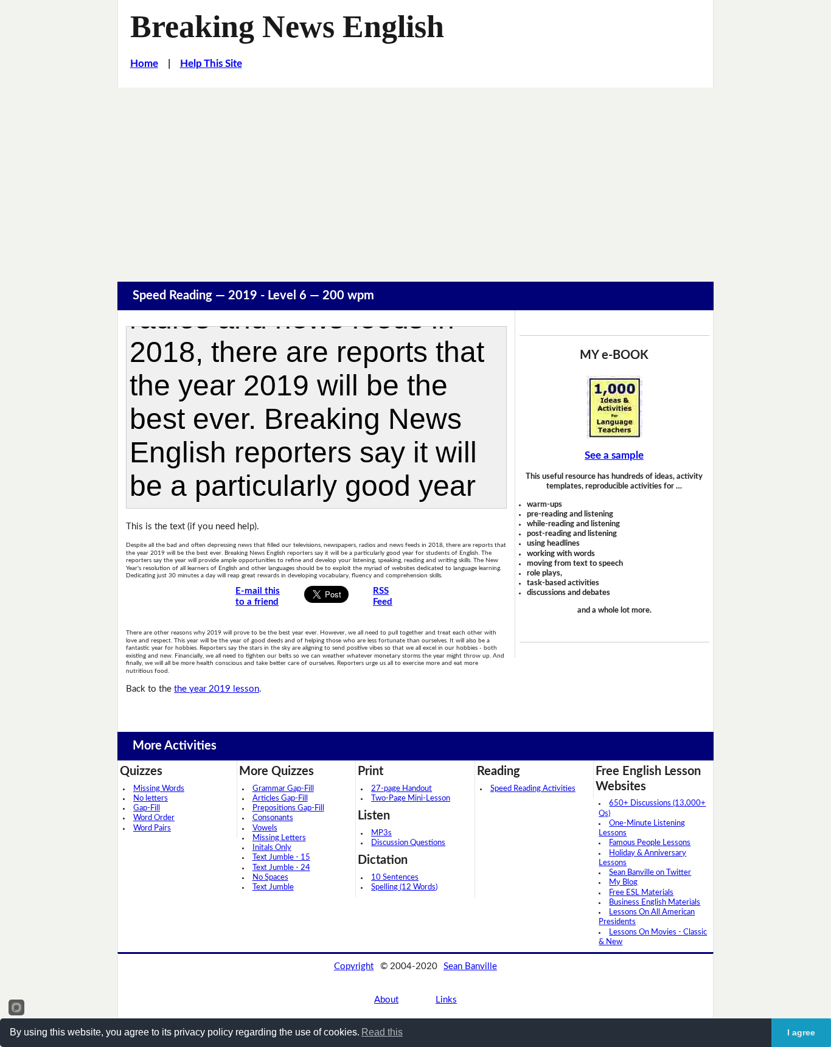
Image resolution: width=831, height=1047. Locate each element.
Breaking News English (287, 26)
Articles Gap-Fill (280, 798)
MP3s (381, 833)
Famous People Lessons (649, 843)
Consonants (272, 818)
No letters (150, 798)
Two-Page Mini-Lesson (410, 798)
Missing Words (158, 789)
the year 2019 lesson (216, 689)
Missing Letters (279, 838)
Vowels (264, 828)
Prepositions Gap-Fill (288, 808)
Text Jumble (273, 887)
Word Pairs (152, 828)
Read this (382, 1032)
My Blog (623, 882)
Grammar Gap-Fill (283, 789)
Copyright (354, 966)
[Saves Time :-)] (614, 407)
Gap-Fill (146, 808)
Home (144, 63)
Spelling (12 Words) (404, 887)
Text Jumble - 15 (281, 857)
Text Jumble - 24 (281, 868)
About (386, 999)
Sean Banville (470, 966)
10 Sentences (395, 878)
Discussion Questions (408, 843)
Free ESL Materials (641, 893)
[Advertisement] (415, 179)
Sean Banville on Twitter (650, 873)
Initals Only (271, 848)
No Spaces (270, 878)
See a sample (614, 455)
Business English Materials (654, 902)
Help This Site (211, 63)
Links (446, 999)
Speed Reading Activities (532, 789)
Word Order (154, 818)
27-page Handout (401, 789)
